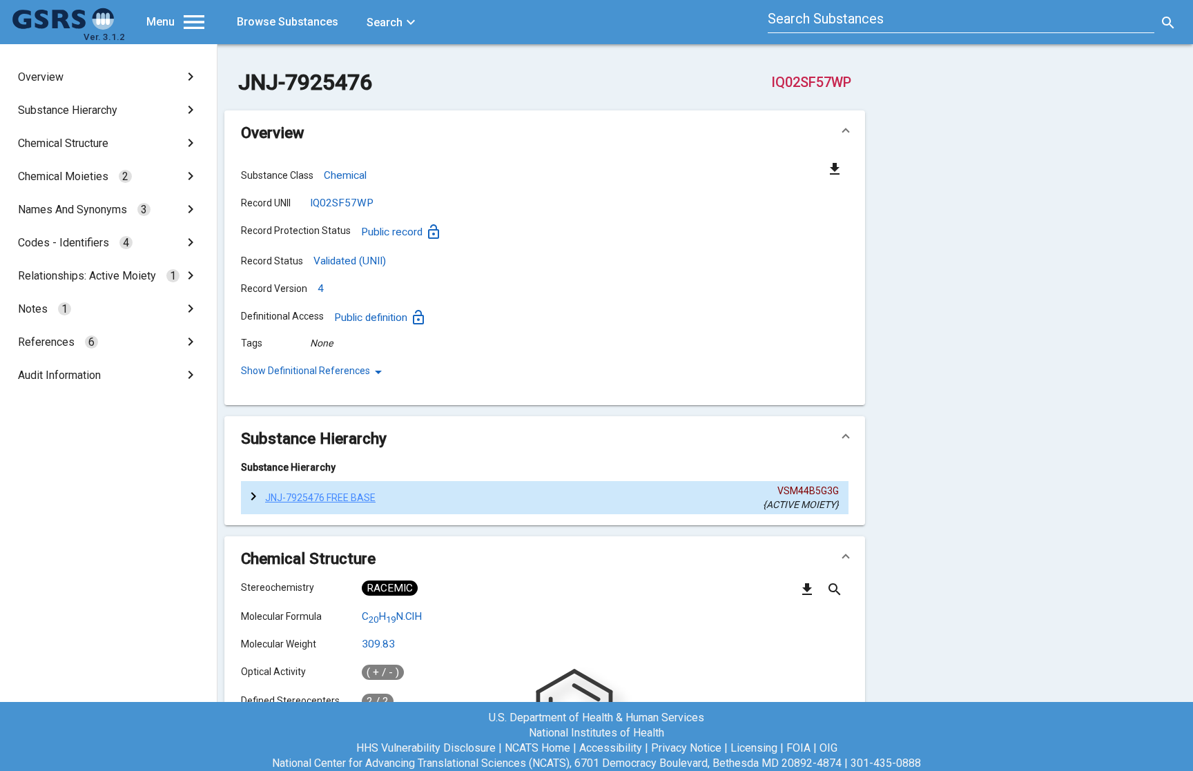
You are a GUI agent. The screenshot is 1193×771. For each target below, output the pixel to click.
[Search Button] (1168, 22)
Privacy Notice (686, 747)
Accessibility (610, 747)
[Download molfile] (807, 594)
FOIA (798, 747)
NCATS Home (537, 747)
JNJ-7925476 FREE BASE (320, 497)
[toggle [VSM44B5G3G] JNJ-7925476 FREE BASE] (253, 497)
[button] (544, 132)
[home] (63, 26)
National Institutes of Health (596, 732)
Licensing (753, 747)
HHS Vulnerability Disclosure (426, 747)
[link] (108, 76)
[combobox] (961, 20)
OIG (828, 747)
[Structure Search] (834, 594)
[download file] (834, 168)
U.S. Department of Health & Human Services (596, 717)
